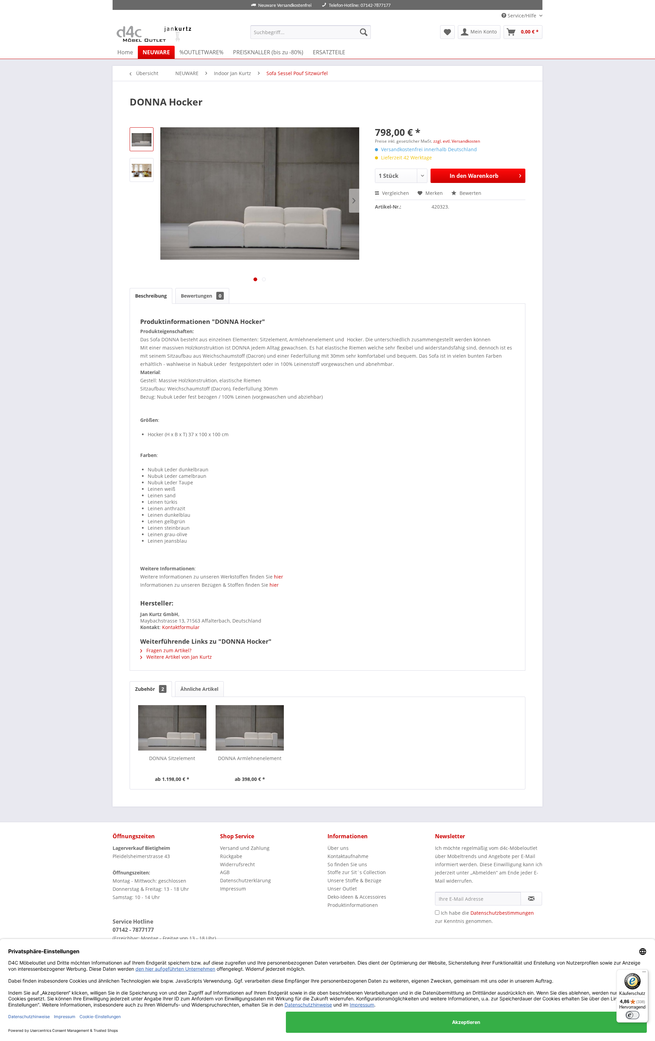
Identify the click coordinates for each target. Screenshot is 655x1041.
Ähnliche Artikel (199, 689)
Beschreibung (151, 296)
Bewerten (469, 193)
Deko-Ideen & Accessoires (357, 897)
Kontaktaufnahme (348, 856)
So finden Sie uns (347, 864)
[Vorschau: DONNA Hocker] (142, 139)
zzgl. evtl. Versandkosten (456, 141)
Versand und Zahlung (245, 848)
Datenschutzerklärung (245, 880)
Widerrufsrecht (237, 864)
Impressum (233, 888)
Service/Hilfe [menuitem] (522, 15)
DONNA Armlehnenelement (249, 758)
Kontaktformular (181, 627)
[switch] (632, 1015)
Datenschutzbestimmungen (502, 913)
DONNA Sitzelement (172, 758)
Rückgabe (231, 856)
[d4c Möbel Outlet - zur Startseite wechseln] (155, 33)
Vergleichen (395, 193)
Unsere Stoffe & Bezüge (354, 880)
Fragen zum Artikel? (168, 650)
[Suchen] (363, 32)
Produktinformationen (353, 905)
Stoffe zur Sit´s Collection (357, 872)
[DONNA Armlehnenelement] (250, 728)
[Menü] (644, 973)
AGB (225, 872)
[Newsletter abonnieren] (531, 898)
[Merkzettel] (447, 32)
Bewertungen (201, 296)
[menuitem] (310, 32)
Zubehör (149, 689)
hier (278, 576)
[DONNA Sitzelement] (172, 728)
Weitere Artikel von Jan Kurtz (178, 657)
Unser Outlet (342, 888)
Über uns (338, 848)
